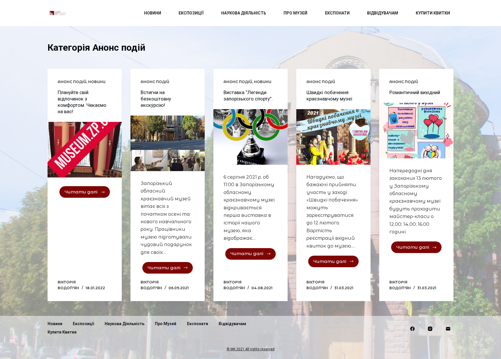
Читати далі (81, 192)
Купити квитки (433, 13)
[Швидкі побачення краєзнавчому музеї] (333, 137)
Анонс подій (72, 82)
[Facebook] (412, 328)
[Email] (448, 328)
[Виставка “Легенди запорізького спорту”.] (250, 137)
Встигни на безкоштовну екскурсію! (156, 98)
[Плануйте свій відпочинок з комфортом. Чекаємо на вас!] (85, 149)
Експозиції (191, 13)
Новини (152, 13)
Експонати (337, 13)
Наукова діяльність (243, 13)
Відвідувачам (382, 13)
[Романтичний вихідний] (416, 130)
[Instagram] (430, 328)
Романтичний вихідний (414, 92)
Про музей (295, 13)
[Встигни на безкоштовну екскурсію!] (167, 143)
